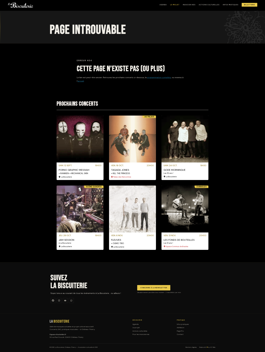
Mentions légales (191, 347)
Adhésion (180, 327)
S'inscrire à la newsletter (154, 288)
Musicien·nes (189, 5)
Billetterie (249, 5)
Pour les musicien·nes (140, 334)
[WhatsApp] (71, 300)
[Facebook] (53, 300)
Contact (180, 334)
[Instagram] (59, 300)
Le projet (174, 5)
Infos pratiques (230, 5)
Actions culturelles (209, 5)
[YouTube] (65, 300)
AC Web (212, 347)
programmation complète (159, 77)
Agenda (163, 5)
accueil (81, 81)
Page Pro (180, 331)
